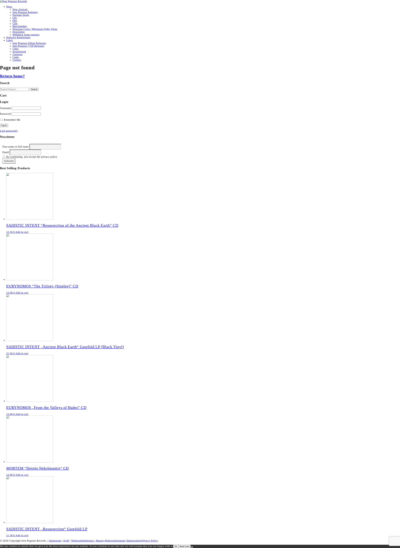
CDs (15, 23)
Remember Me (11, 119)
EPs (14, 20)
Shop (9, 6)
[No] (192, 547)
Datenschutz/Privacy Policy (142, 540)
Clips (15, 48)
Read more (184, 546)
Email (5, 152)
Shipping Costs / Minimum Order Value (34, 29)
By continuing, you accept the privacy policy (31, 156)
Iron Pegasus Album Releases (29, 43)
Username (5, 108)
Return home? (12, 76)
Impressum (55, 540)
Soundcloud (19, 51)
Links (15, 57)
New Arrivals (20, 9)
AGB (66, 540)
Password (5, 114)
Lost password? (9, 131)
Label (9, 40)
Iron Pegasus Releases (25, 12)
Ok (175, 546)
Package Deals (20, 15)
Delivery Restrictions (18, 37)
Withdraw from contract (25, 34)
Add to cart (21, 232)
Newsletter (18, 32)
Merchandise (19, 26)
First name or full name (15, 146)
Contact (16, 60)
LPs (14, 18)
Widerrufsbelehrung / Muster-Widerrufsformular (98, 540)
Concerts (17, 54)
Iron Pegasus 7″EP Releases (28, 46)
